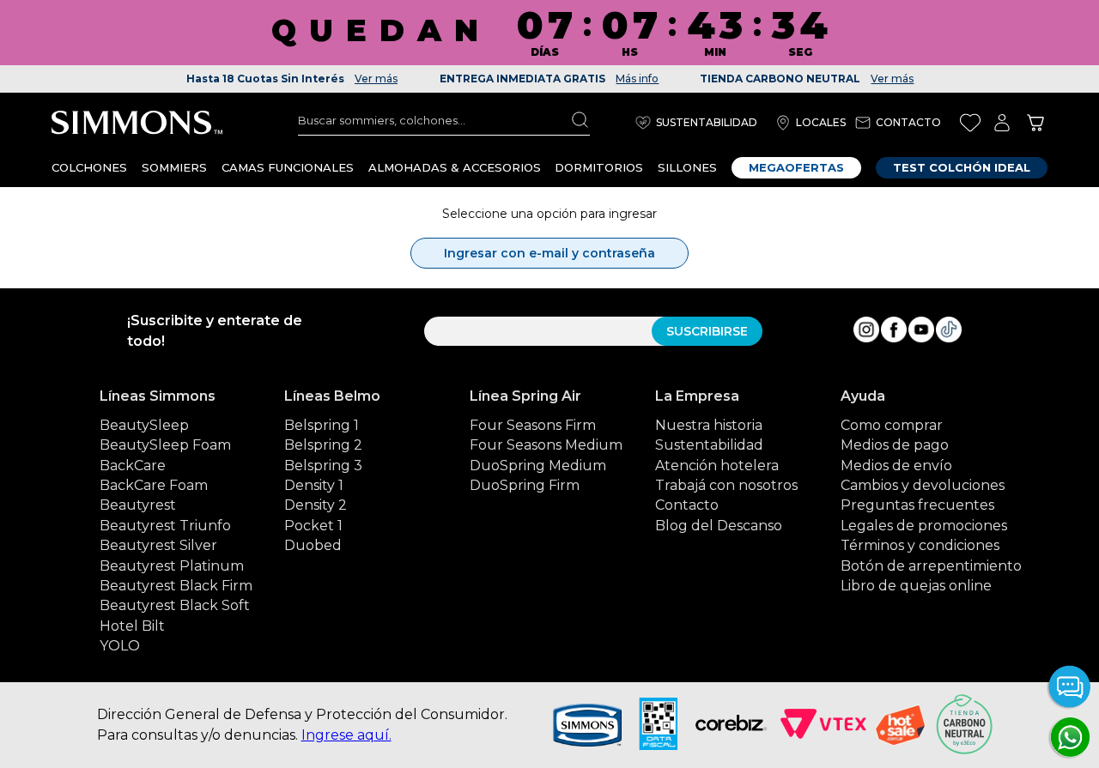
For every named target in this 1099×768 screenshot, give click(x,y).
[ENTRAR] (1002, 122)
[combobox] (444, 120)
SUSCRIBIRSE (707, 331)
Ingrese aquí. (346, 735)
